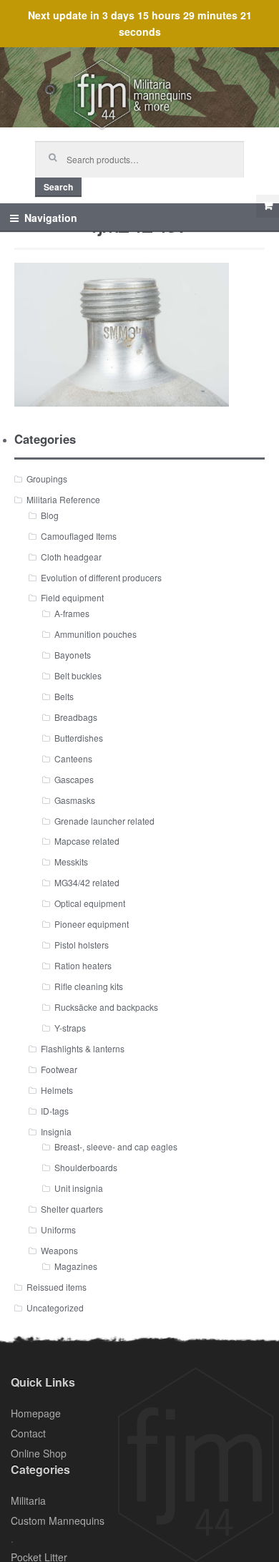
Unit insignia (78, 1188)
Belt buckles (78, 675)
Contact (28, 1433)
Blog (50, 515)
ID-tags (55, 1111)
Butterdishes (78, 738)
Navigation (50, 217)
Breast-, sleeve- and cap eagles (115, 1146)
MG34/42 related (86, 882)
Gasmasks (74, 800)
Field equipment (72, 597)
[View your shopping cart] (267, 206)
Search (58, 186)
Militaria (28, 1500)
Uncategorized (55, 1307)
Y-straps (70, 1028)
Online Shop (39, 1453)
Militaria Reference (63, 499)
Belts (64, 696)
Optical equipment (89, 903)
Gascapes (74, 779)
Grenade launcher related (104, 821)
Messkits (71, 861)
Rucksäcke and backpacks (106, 1007)
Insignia (56, 1131)
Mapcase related (86, 841)
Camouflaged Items (79, 536)
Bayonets (72, 655)
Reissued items (56, 1287)
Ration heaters (83, 965)
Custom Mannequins (57, 1520)
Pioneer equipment (91, 924)
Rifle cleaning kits (88, 986)
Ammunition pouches (95, 634)
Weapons (59, 1250)
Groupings (46, 478)
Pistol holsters (81, 944)
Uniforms (58, 1229)
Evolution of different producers (101, 577)
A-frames (71, 613)
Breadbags (75, 717)
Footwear (59, 1069)
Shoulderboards (85, 1167)
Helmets (57, 1090)
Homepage (36, 1413)
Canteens (73, 758)
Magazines (75, 1266)
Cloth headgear (71, 556)
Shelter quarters (72, 1209)
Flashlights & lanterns (82, 1048)
